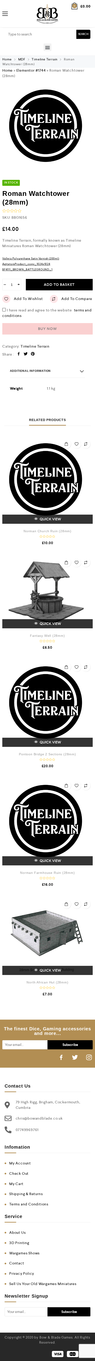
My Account (20, 1163)
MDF (21, 59)
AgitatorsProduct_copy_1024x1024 (26, 264)
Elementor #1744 (31, 70)
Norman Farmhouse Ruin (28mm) (47, 873)
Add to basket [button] (66, 443)
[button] (47, 47)
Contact (16, 1263)
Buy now (47, 328)
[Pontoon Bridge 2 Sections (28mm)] (47, 703)
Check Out (19, 1173)
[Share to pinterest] (32, 354)
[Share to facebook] (18, 354)
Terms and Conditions (28, 1204)
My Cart (16, 1183)
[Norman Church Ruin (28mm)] (47, 480)
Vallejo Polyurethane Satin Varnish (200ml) (30, 258)
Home (7, 59)
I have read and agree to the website (47, 310)
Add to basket (59, 284)
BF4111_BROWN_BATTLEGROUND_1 (27, 269)
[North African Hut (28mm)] (47, 936)
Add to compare (76, 298)
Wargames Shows (24, 1253)
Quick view (50, 519)
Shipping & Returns (26, 1193)
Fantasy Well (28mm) (47, 635)
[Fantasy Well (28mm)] (47, 592)
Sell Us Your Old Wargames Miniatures (43, 1283)
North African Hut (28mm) (47, 982)
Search (83, 34)
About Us (17, 1232)
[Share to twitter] (25, 354)
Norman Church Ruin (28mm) (47, 531)
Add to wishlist (28, 298)
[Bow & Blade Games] (47, 13)
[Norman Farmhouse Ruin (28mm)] (47, 822)
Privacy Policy (21, 1273)
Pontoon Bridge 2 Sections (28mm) (47, 754)
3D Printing (19, 1242)
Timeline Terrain (44, 59)
